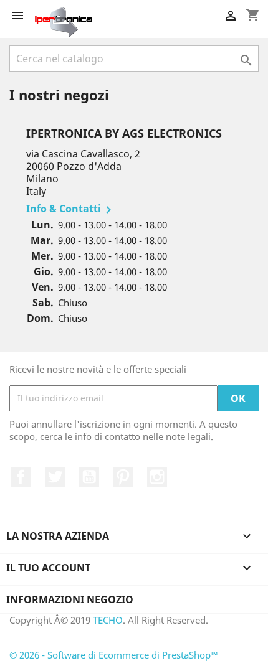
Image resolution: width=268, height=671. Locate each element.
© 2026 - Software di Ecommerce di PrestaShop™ (113, 655)
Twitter (55, 477)
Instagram (157, 477)
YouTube (89, 477)
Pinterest (123, 477)
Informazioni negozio (69, 599)
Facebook (21, 477)
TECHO (108, 620)
